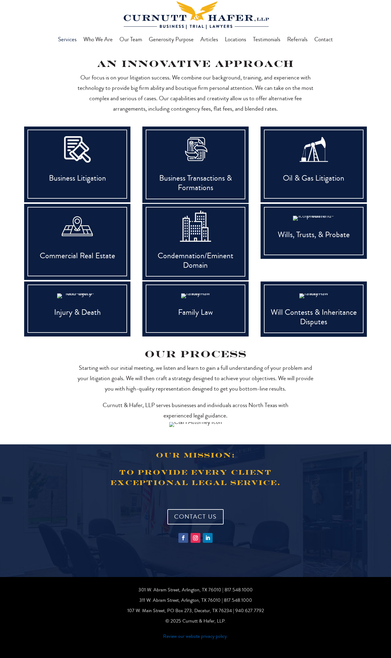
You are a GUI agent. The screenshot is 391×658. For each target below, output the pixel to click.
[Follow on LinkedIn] (208, 538)
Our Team (130, 40)
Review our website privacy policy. (195, 636)
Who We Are (98, 40)
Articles (209, 40)
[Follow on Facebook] (183, 538)
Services (67, 40)
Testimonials (266, 40)
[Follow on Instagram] (195, 538)
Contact (323, 40)
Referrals (297, 40)
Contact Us (195, 516)
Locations (235, 40)
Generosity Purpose (171, 40)
